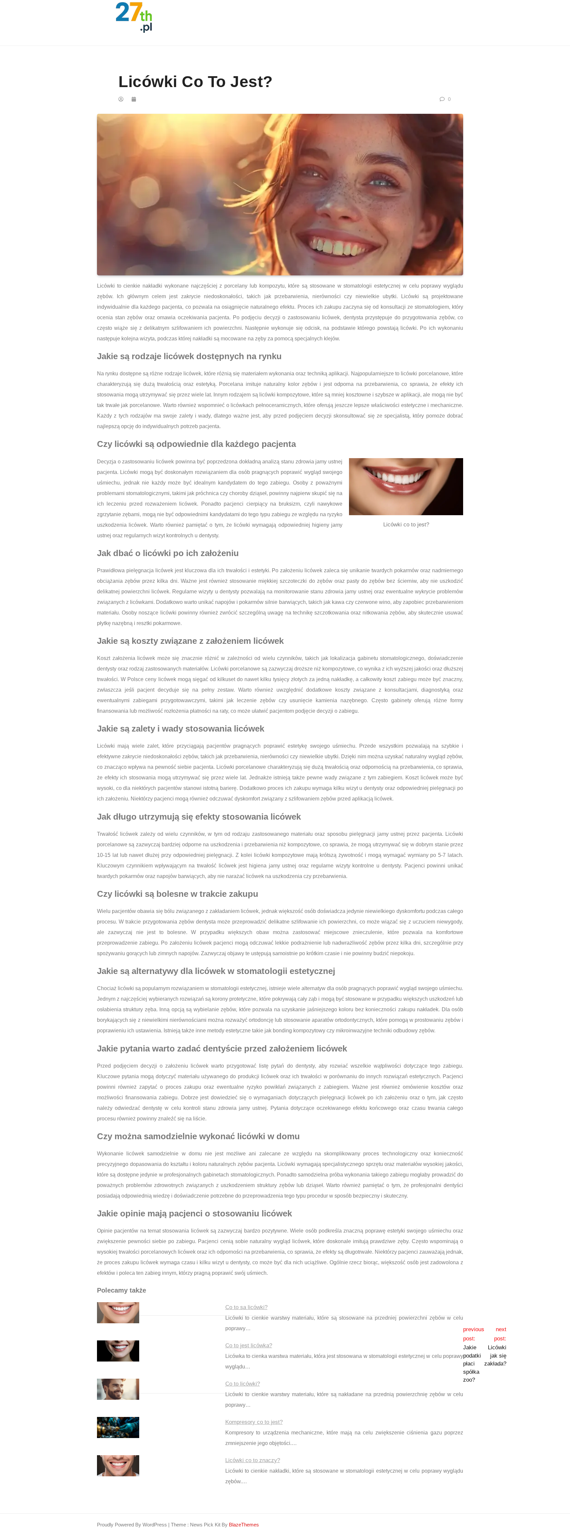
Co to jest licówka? (248, 1345)
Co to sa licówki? (246, 1307)
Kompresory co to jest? (254, 1422)
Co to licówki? (242, 1384)
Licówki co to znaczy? (252, 1460)
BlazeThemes (244, 1524)
